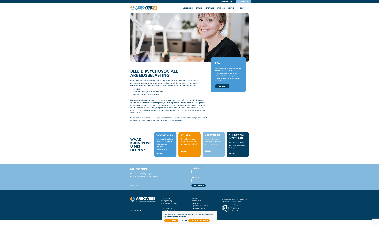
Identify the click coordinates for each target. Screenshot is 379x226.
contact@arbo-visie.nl (174, 120)
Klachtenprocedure (198, 208)
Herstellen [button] (209, 8)
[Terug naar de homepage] (143, 8)
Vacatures (194, 198)
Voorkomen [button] (188, 8)
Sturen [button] (199, 8)
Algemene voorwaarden (199, 206)
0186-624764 (145, 120)
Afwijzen (183, 220)
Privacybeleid (196, 201)
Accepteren (171, 220)
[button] (248, 8)
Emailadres (195, 177)
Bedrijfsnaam (196, 168)
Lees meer (160, 154)
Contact (222, 86)
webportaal (243, 1)
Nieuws (231, 8)
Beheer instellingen (199, 220)
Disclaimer (195, 203)
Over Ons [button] (221, 8)
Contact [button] (240, 8)
